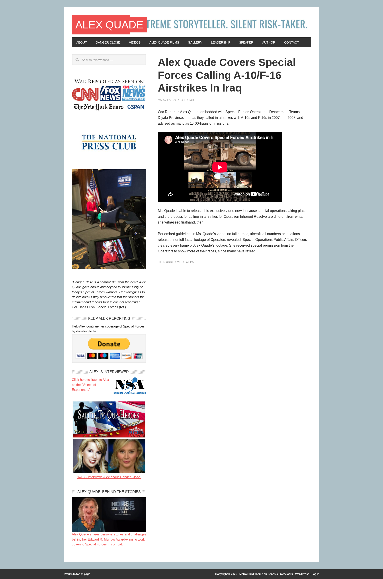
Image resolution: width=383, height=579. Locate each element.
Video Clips (185, 262)
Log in (315, 574)
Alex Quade (109, 25)
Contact (291, 42)
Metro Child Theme (251, 574)
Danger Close (108, 42)
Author (268, 42)
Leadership (220, 42)
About (81, 42)
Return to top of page (77, 574)
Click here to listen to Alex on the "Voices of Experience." (90, 384)
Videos (135, 42)
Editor (189, 100)
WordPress (302, 574)
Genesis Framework (280, 574)
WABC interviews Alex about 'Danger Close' (109, 477)
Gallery (195, 42)
